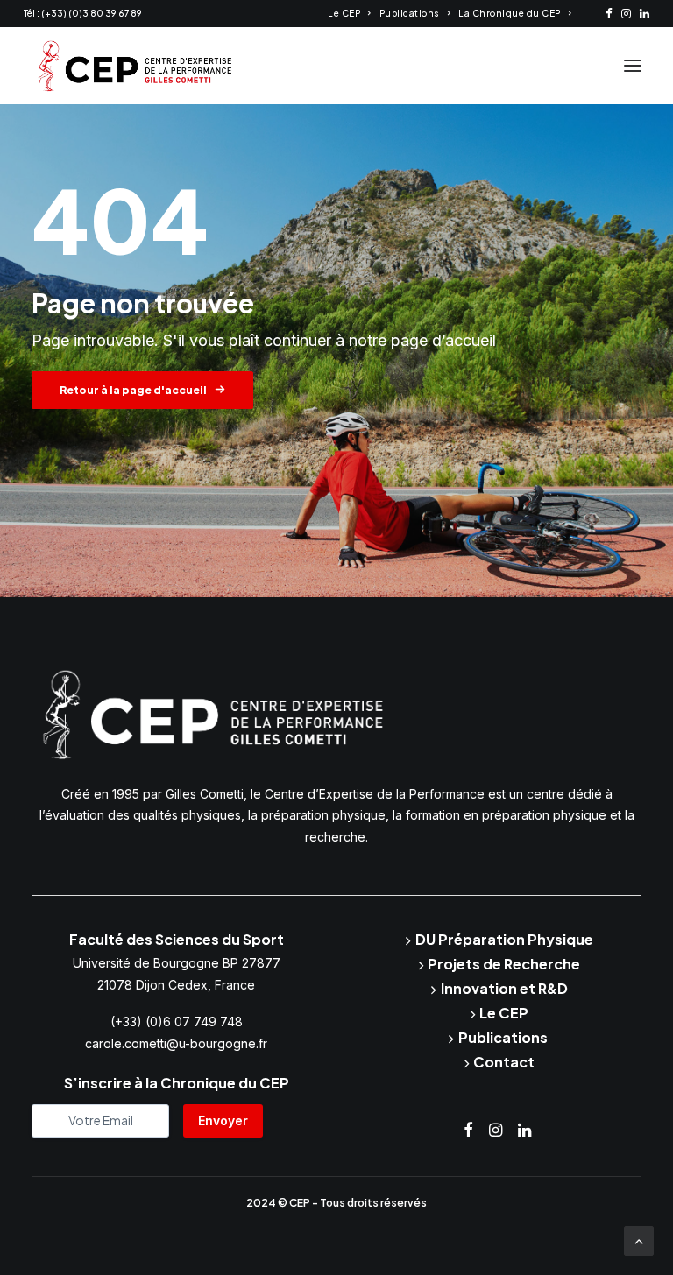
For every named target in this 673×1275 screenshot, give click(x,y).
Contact (504, 1062)
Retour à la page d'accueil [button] (133, 390)
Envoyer (223, 1120)
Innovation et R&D (504, 988)
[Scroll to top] (639, 1239)
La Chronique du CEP (509, 13)
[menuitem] (349, 13)
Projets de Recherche (504, 963)
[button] (609, 13)
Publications (409, 13)
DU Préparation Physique (504, 939)
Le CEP (344, 13)
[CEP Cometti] (136, 65)
